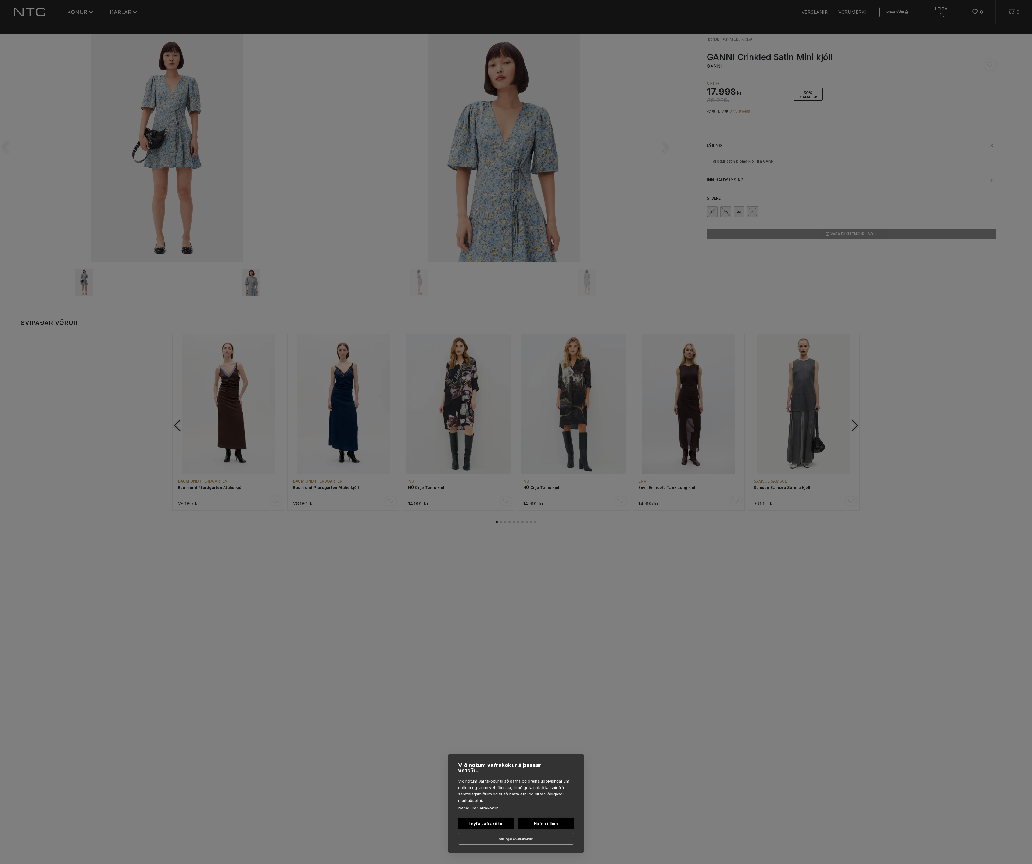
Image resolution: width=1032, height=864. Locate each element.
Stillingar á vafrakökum (516, 839)
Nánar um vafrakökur (478, 808)
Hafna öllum (546, 823)
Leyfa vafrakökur (486, 823)
